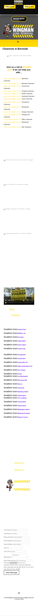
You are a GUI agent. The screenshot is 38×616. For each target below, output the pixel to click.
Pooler (19, 374)
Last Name (7, 533)
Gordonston (21, 358)
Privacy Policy (19, 599)
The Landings (22, 398)
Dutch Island (21, 345)
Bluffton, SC (21, 333)
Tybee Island (21, 405)
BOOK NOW (19, 19)
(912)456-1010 (19, 463)
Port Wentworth (22, 376)
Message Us (8, 557)
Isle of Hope (21, 370)
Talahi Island (21, 395)
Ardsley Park (21, 329)
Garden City (21, 348)
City (5, 548)
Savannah (20, 388)
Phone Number (8, 537)
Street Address (8, 544)
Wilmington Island (23, 409)
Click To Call (10, 7)
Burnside (20, 337)
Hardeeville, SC (22, 362)
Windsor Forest (22, 417)
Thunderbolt (21, 402)
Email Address (8, 540)
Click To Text (29, 7)
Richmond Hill (22, 380)
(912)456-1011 (19, 470)
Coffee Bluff (21, 341)
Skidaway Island (22, 391)
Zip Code (7, 551)
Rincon (19, 384)
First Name (7, 530)
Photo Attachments (10, 560)
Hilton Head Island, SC (24, 366)
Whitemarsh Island (23, 413)
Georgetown (21, 354)
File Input (7, 563)
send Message (11, 573)
